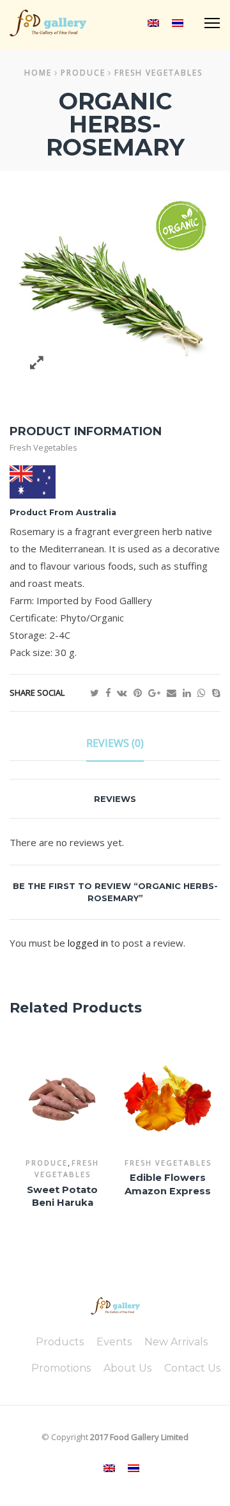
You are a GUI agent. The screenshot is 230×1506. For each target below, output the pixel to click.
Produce (83, 72)
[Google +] (157, 692)
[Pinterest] (141, 692)
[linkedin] (190, 692)
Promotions (61, 1368)
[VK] (125, 692)
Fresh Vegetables (158, 72)
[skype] (216, 692)
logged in (88, 942)
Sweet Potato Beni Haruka (62, 1196)
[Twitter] (97, 692)
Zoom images (36, 362)
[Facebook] (111, 692)
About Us (127, 1368)
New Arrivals (176, 1342)
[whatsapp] (204, 692)
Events (114, 1342)
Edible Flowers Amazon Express (168, 1184)
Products (60, 1342)
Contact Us (192, 1368)
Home (38, 72)
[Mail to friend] (175, 692)
